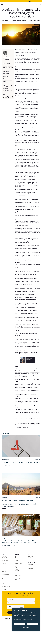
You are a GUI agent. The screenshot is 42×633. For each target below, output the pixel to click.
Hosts (3, 583)
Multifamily (4, 589)
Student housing (5, 587)
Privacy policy (17, 576)
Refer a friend (17, 569)
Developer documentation (20, 564)
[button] (40, 4)
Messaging (4, 563)
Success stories (18, 562)
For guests (17, 570)
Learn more (16, 620)
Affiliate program (18, 567)
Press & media (30, 557)
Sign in (37, 4)
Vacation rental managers (7, 585)
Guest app (4, 564)
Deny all (19, 624)
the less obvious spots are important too (27, 162)
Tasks (3, 562)
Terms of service (18, 575)
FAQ (29, 565)
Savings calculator (18, 563)
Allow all (32, 624)
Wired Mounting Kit (5, 559)
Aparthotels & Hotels (6, 586)
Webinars (16, 560)
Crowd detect (4, 571)
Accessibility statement (19, 578)
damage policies (30, 129)
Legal (16, 573)
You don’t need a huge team (26, 215)
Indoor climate (4, 575)
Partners (16, 559)
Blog (16, 557)
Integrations (17, 566)
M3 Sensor (4, 556)
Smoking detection (5, 574)
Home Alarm (4, 572)
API (2, 578)
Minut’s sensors (22, 195)
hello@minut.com (31, 567)
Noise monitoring (5, 569)
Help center (30, 564)
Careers (29, 559)
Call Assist (4, 577)
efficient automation (23, 123)
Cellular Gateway (5, 560)
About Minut (30, 556)
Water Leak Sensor (5, 557)
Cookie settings (26, 627)
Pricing (16, 556)
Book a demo (30, 568)
